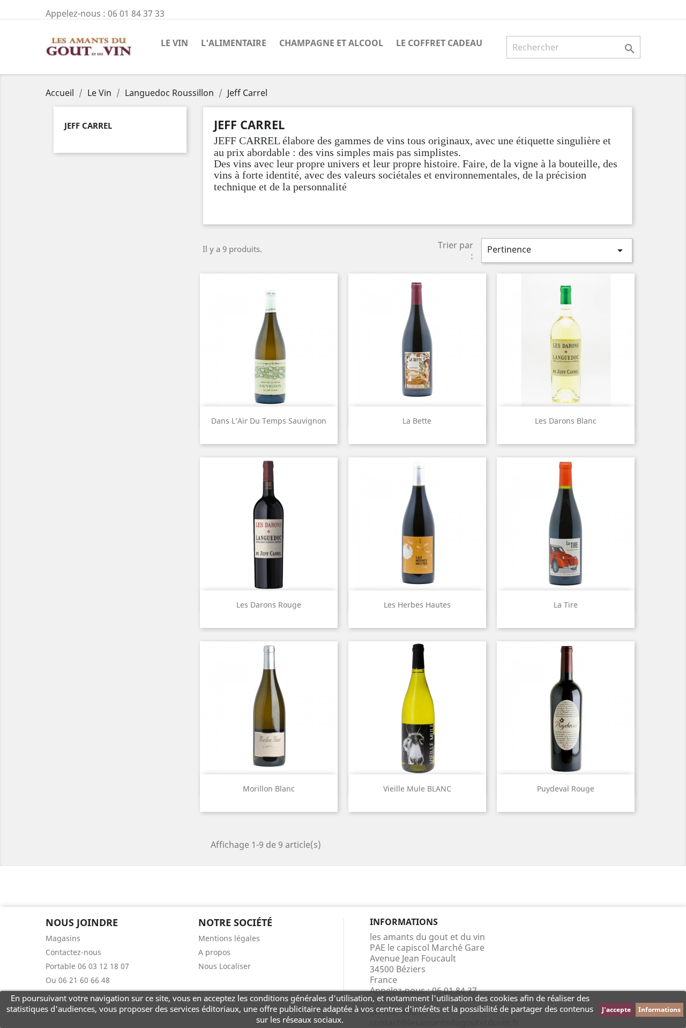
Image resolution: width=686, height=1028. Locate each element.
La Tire (566, 605)
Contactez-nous (73, 952)
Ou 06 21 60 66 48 (78, 980)
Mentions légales (229, 938)
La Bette (416, 421)
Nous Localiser (224, 966)
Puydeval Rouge (565, 788)
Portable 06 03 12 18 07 (87, 966)
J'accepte (616, 1009)
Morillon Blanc (269, 788)
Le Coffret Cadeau (439, 43)
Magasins (63, 938)
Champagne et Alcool (331, 43)
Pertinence (557, 250)
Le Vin (174, 43)
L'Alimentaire (233, 43)
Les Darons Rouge (268, 605)
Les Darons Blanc (565, 421)
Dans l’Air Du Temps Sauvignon (268, 421)
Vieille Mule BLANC (417, 788)
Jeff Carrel (88, 125)
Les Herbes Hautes (417, 605)
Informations (659, 1009)
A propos (214, 952)
